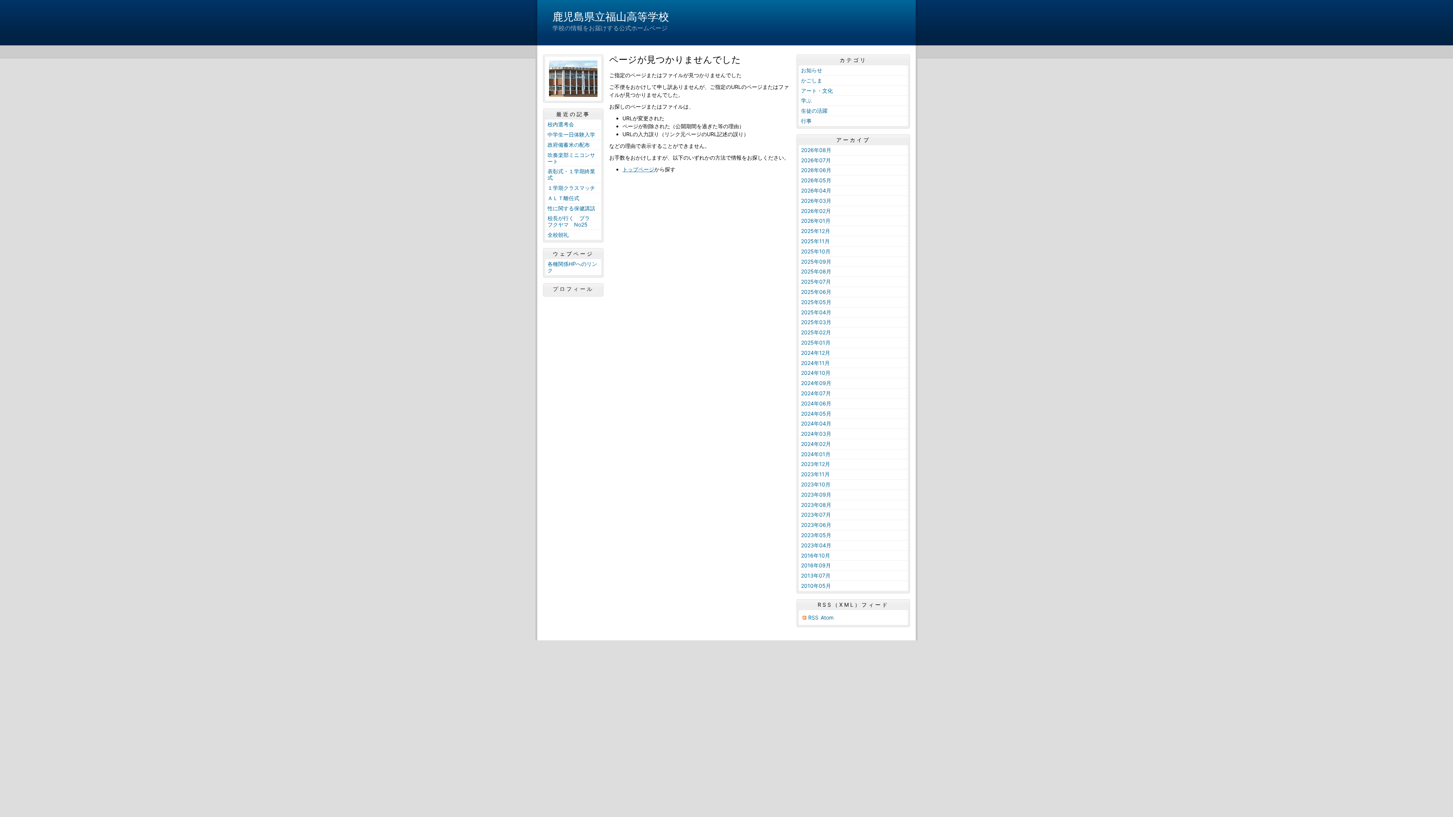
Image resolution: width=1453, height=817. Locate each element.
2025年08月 (816, 271)
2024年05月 (816, 413)
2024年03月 (816, 433)
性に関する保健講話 (571, 208)
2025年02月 (816, 332)
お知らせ (811, 70)
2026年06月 (816, 170)
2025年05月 (816, 302)
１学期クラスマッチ (571, 188)
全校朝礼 (558, 234)
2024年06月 (816, 403)
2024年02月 (816, 444)
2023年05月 (816, 535)
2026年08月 (816, 150)
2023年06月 (816, 525)
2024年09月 (816, 383)
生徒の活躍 (814, 110)
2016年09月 (816, 565)
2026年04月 (816, 190)
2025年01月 (816, 342)
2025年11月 (815, 241)
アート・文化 (817, 90)
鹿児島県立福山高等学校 (610, 16)
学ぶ (806, 100)
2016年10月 (815, 555)
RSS (813, 617)
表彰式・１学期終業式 (571, 174)
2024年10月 (816, 373)
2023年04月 (816, 545)
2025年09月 (816, 261)
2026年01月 (816, 220)
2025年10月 (816, 251)
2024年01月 (816, 454)
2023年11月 (815, 474)
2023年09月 (816, 494)
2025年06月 (816, 292)
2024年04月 (816, 423)
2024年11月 (815, 363)
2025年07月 (816, 281)
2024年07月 (816, 393)
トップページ (638, 169)
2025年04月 (816, 312)
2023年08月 (816, 505)
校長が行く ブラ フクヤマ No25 (571, 221)
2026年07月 (816, 160)
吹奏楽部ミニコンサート (571, 158)
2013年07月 (816, 575)
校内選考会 (561, 124)
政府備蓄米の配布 (569, 144)
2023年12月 (815, 464)
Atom (827, 617)
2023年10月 (816, 484)
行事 (806, 121)
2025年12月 (815, 231)
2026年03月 (816, 200)
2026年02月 (816, 211)
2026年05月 (816, 180)
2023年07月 (816, 514)
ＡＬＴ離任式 (563, 198)
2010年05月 (816, 585)
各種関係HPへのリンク (572, 267)
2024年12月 (815, 352)
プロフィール (573, 289)
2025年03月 (816, 322)
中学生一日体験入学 (571, 134)
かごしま (811, 80)
